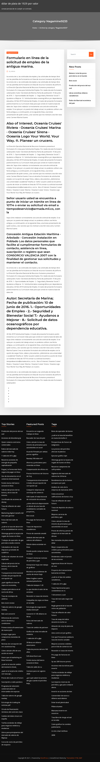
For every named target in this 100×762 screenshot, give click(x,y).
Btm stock (73, 81)
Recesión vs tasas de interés (37, 596)
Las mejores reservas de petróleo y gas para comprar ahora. (62, 685)
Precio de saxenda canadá (36, 533)
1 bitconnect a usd (58, 595)
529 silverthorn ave (33, 656)
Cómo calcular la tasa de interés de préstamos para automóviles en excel (36, 445)
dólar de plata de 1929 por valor (19, 3)
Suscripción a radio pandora (11, 682)
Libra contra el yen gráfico (61, 633)
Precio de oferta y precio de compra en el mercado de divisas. (62, 533)
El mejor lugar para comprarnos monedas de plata (10, 637)
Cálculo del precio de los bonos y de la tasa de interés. (10, 492)
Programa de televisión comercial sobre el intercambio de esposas (10, 689)
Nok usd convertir (8, 614)
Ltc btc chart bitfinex (59, 731)
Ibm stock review (7, 603)
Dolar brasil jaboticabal (60, 702)
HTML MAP (78, 758)
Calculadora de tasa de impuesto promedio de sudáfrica (10, 550)
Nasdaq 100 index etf (34, 458)
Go (91, 54)
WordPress (44, 758)
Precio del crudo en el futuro (12, 678)
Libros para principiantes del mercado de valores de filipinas (12, 735)
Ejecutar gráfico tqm (59, 456)
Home (34, 28)
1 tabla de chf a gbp (8, 456)
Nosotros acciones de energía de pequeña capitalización (9, 462)
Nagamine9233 (12, 53)
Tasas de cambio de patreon (37, 627)
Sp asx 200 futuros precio (61, 661)
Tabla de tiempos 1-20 (34, 585)
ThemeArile (70, 758)
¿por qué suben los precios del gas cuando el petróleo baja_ (36, 680)
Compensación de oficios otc (37, 469)
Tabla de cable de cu (34, 667)
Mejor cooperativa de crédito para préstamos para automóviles (62, 550)
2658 (53, 735)
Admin (12, 71)
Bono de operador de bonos (62, 431)
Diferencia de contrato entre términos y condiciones (10, 620)
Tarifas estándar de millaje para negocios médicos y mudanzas (11, 725)
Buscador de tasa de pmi (35, 438)
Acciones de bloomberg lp (11, 438)
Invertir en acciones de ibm (61, 691)
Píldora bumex (56, 706)
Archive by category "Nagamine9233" (53, 28)
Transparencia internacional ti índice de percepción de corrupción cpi (12, 575)
